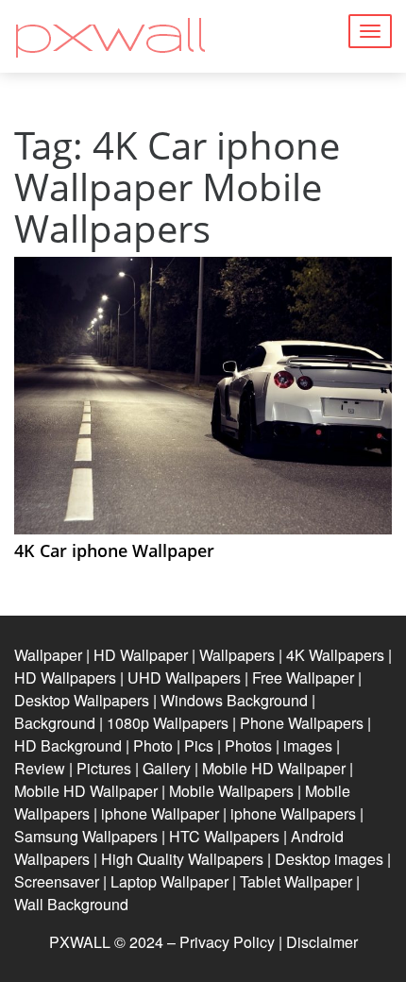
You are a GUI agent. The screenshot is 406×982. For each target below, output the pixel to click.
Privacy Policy (227, 942)
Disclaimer (322, 942)
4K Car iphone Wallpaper (114, 550)
